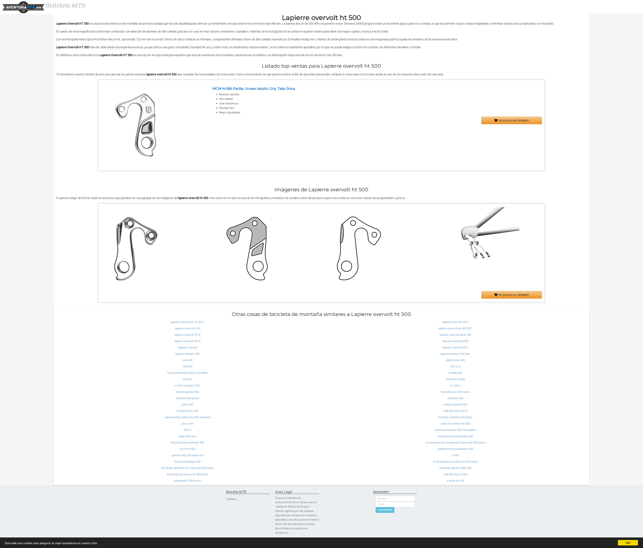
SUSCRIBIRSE (385, 510)
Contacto (231, 499)
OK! (628, 543)
